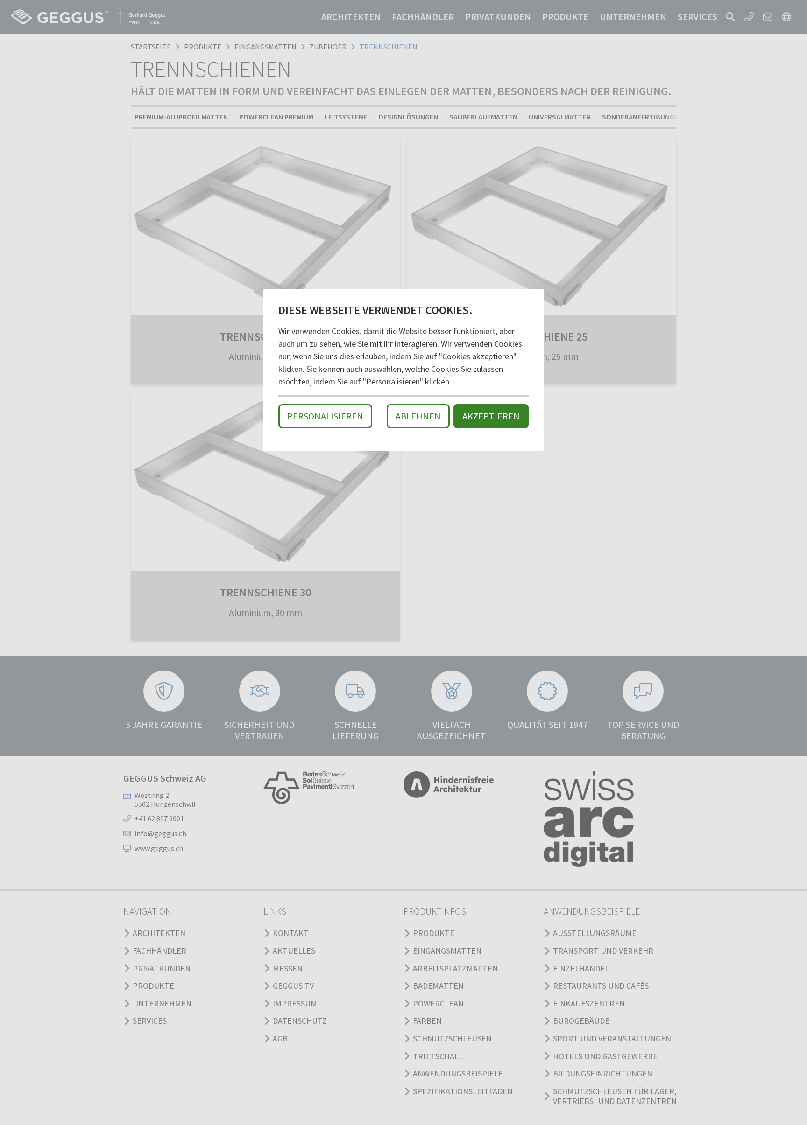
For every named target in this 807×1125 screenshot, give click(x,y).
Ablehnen (418, 416)
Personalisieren (325, 416)
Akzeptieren (491, 416)
